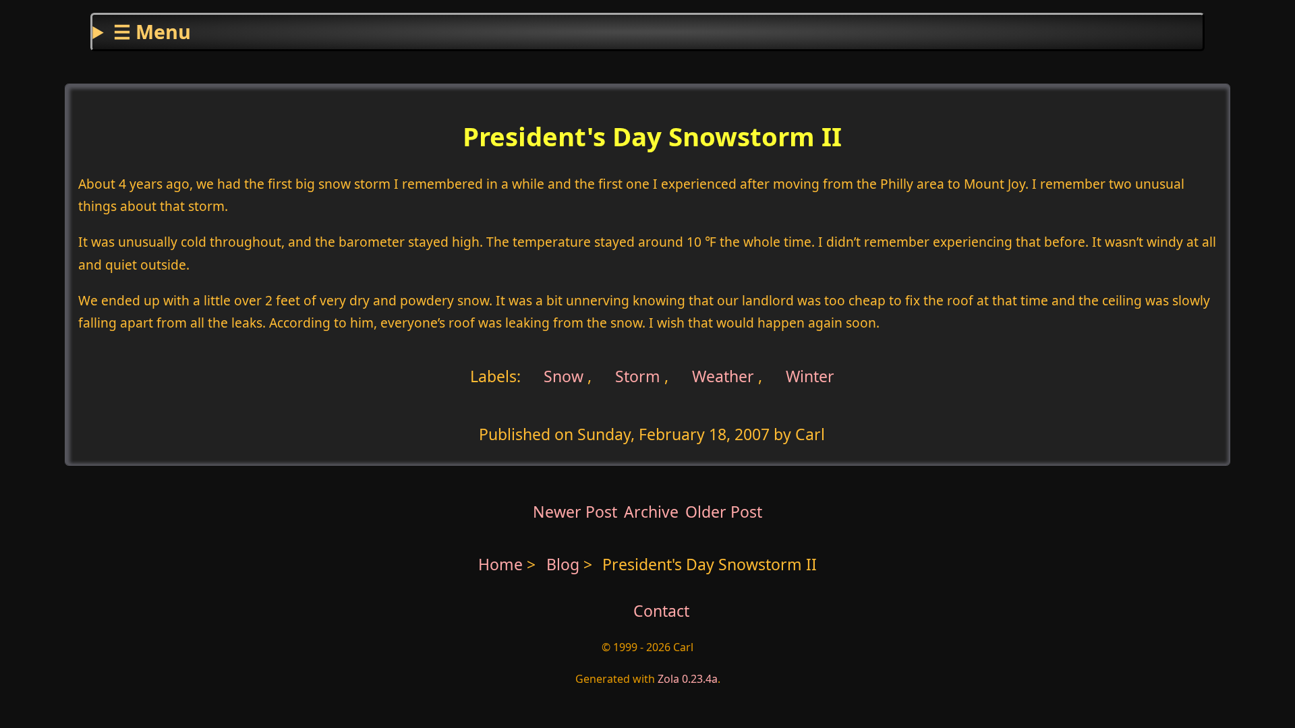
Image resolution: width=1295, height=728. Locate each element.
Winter (810, 376)
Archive (651, 511)
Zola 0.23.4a (688, 678)
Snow (561, 376)
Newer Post (575, 511)
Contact (661, 610)
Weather (723, 376)
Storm (637, 376)
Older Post (723, 511)
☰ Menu (152, 31)
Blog (564, 564)
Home (500, 564)
